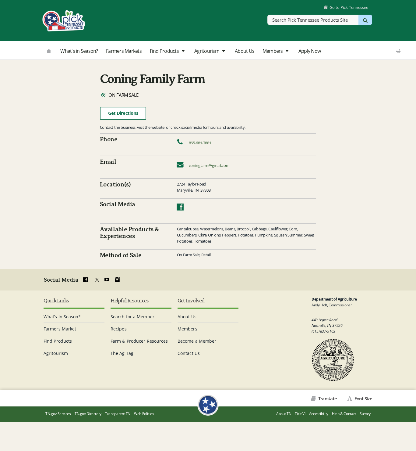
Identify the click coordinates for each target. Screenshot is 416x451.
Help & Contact (344, 413)
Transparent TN (117, 413)
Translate (327, 398)
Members (273, 51)
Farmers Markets (124, 51)
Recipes (119, 329)
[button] (183, 51)
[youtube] (106, 280)
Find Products (165, 51)
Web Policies (144, 413)
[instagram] (117, 280)
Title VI (300, 413)
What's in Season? (79, 51)
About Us (244, 51)
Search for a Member (132, 316)
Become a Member (197, 341)
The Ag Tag (122, 353)
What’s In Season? (62, 316)
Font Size (362, 398)
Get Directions (123, 113)
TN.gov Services (58, 413)
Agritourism (207, 51)
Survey (365, 413)
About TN (283, 413)
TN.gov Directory (88, 413)
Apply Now (309, 51)
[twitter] (96, 280)
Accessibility (318, 413)
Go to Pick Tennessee (349, 7)
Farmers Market (60, 329)
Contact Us (189, 353)
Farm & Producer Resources (139, 341)
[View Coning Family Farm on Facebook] (180, 208)
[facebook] (85, 280)
